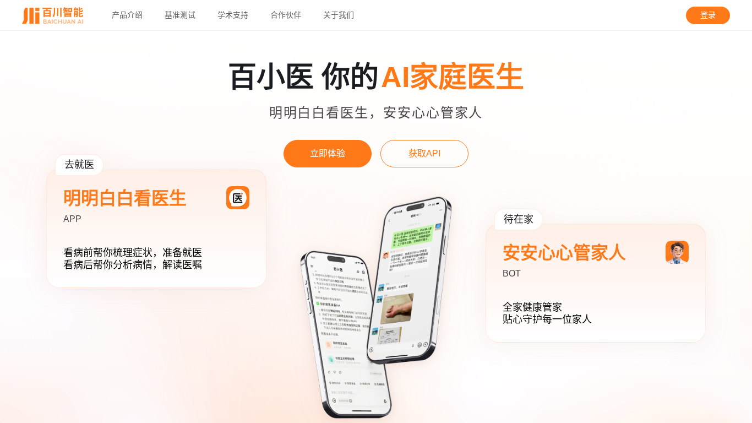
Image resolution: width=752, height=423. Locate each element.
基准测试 (180, 15)
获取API (424, 153)
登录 (708, 15)
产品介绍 (127, 15)
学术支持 (232, 15)
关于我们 (338, 15)
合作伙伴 (285, 15)
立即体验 (327, 153)
